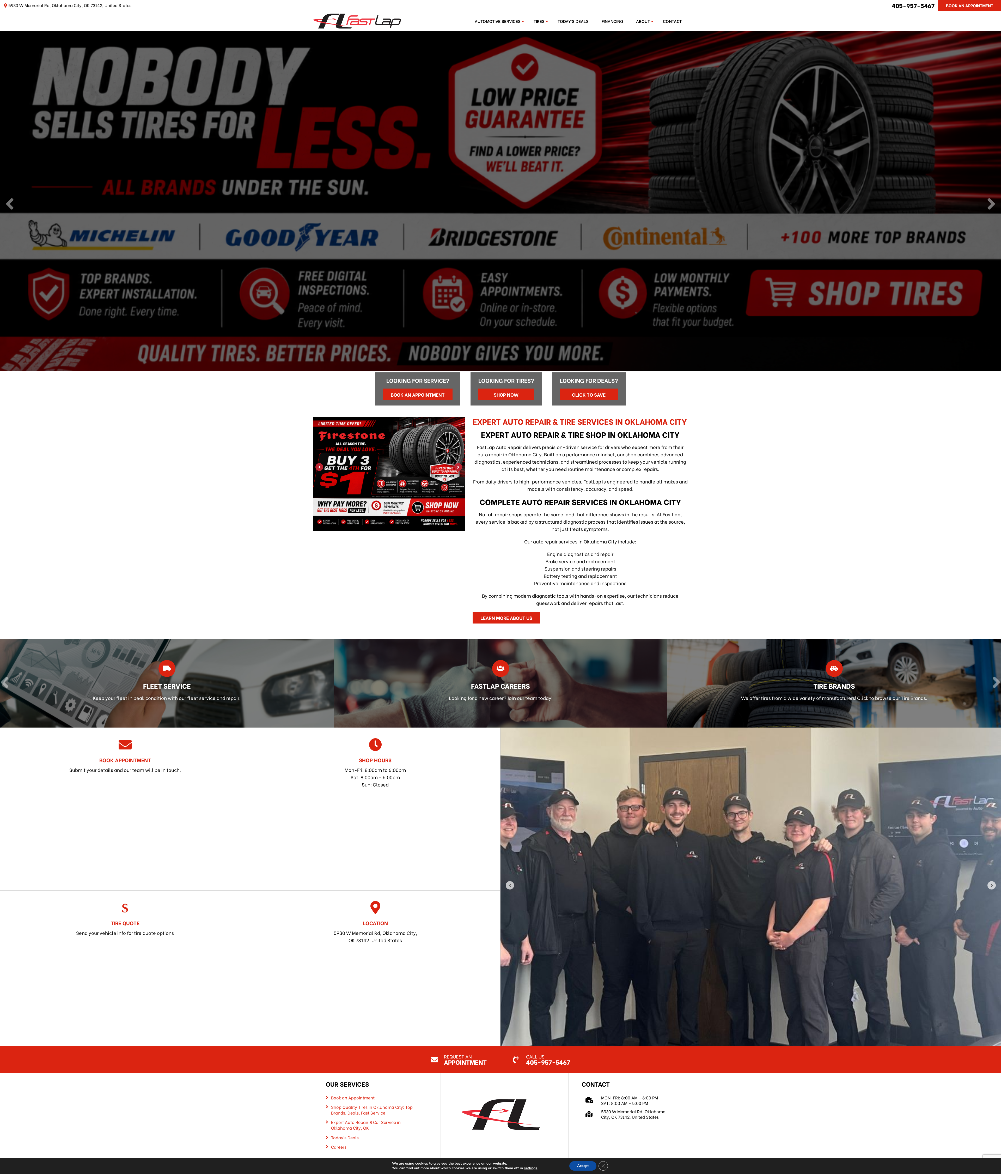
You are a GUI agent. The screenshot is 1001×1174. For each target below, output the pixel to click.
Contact (672, 21)
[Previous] (9, 204)
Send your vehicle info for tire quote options (125, 927)
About (643, 21)
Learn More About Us (506, 617)
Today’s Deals (573, 21)
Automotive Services (498, 21)
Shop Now (506, 394)
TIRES (539, 21)
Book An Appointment (969, 5)
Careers (338, 1147)
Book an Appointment (418, 394)
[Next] (991, 204)
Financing (612, 21)
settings (530, 1168)
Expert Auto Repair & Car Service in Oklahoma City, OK (366, 1124)
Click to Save (589, 394)
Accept (583, 1165)
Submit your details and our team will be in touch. (125, 764)
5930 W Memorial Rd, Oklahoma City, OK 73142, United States (375, 931)
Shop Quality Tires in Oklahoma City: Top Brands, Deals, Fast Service (372, 1109)
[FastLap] (357, 20)
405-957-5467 (913, 5)
